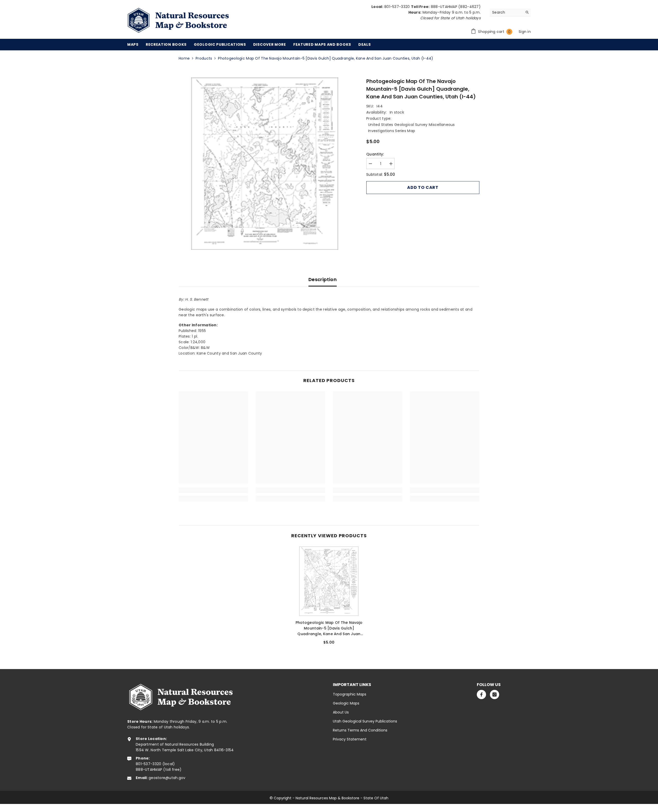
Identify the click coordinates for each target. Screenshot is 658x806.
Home (184, 58)
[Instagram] (494, 694)
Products (204, 58)
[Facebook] (481, 694)
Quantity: (375, 154)
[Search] (510, 12)
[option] (265, 163)
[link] (213, 490)
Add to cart (422, 187)
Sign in (525, 31)
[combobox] (506, 12)
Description (322, 279)
